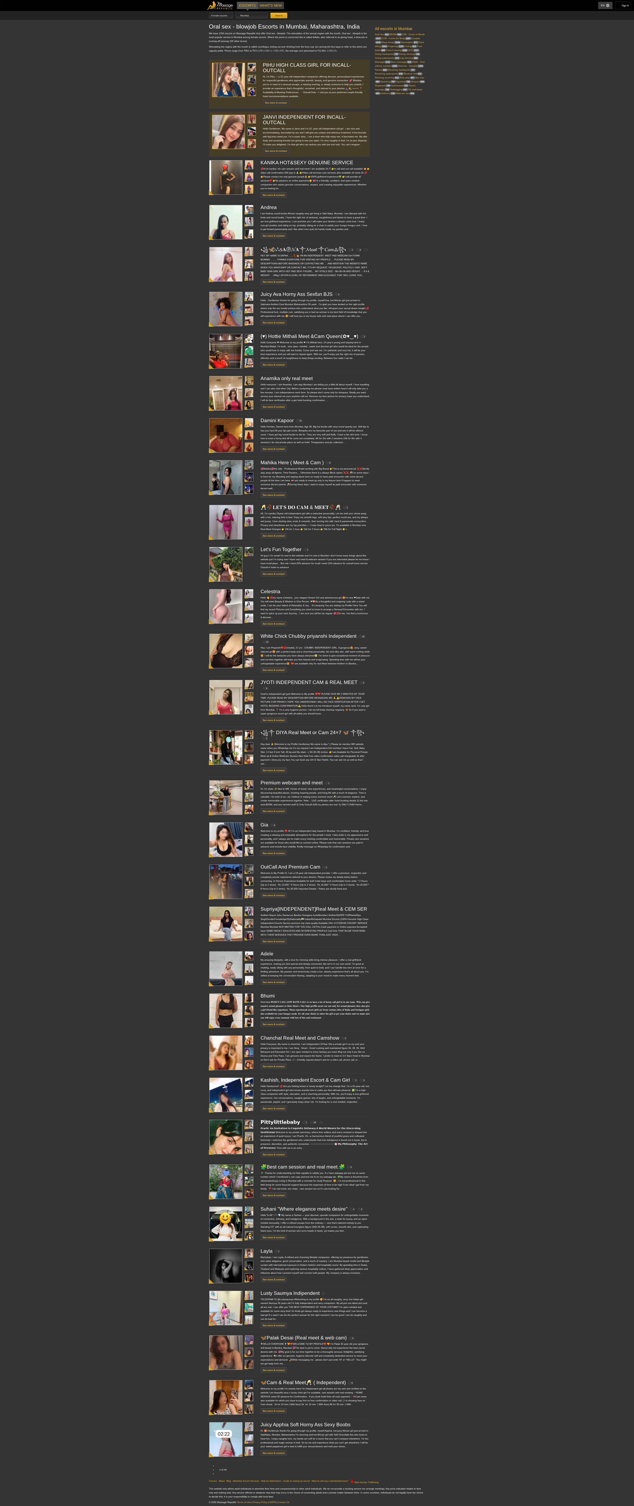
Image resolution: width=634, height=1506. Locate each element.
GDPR (272, 1502)
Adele (267, 953)
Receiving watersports (389, 73)
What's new (271, 5)
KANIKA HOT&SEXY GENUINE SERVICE (307, 162)
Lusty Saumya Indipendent (290, 1293)
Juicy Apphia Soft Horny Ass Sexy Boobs (306, 1424)
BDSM (395, 34)
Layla (270, 1251)
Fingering (395, 46)
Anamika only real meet (287, 378)
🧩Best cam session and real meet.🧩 (306, 1167)
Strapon (417, 81)
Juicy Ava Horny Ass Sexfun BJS (300, 294)
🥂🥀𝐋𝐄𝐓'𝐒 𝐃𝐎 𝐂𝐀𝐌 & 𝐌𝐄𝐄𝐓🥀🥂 (304, 507)
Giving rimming (409, 54)
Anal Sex (382, 34)
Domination (409, 42)
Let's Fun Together (284, 549)
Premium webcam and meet (295, 782)
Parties (381, 70)
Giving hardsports (386, 54)
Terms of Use (244, 1502)
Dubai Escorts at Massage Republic (220, 5)
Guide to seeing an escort (296, 1481)
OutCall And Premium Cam (294, 867)
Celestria (270, 591)
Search (279, 15)
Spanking (388, 81)
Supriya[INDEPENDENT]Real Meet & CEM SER (314, 909)
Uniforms (388, 93)
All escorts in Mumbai (393, 28)
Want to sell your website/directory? (330, 1481)
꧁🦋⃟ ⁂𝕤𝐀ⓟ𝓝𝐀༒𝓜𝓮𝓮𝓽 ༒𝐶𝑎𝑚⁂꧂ (311, 249)
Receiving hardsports (401, 70)
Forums (213, 1481)
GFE (413, 50)
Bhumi (268, 995)
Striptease (382, 85)
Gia (268, 824)
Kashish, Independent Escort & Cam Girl (313, 1080)
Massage (382, 62)
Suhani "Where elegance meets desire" (311, 1209)
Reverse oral (413, 73)
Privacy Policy (260, 1502)
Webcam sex (405, 93)
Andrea (269, 207)
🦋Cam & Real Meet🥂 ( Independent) (307, 1382)
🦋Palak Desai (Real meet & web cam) (307, 1337)
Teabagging (398, 89)
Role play (407, 77)
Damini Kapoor (281, 420)
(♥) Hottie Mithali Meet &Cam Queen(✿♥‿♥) (313, 336)
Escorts (247, 5)
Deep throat (391, 42)
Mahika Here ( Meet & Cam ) (296, 462)
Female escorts (219, 15)
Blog (228, 1481)
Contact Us (283, 1502)
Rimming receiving (387, 77)
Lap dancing (409, 58)
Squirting (403, 81)
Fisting (410, 46)
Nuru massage (401, 62)
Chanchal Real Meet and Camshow (303, 1038)
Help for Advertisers (271, 1481)
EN (602, 5)
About (222, 1481)
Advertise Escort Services (246, 1481)
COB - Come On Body (396, 38)
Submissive (399, 85)
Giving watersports (387, 58)
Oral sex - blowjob (410, 66)
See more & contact (276, 102)
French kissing (396, 50)
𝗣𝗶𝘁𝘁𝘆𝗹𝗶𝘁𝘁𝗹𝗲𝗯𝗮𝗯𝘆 (288, 1122)
